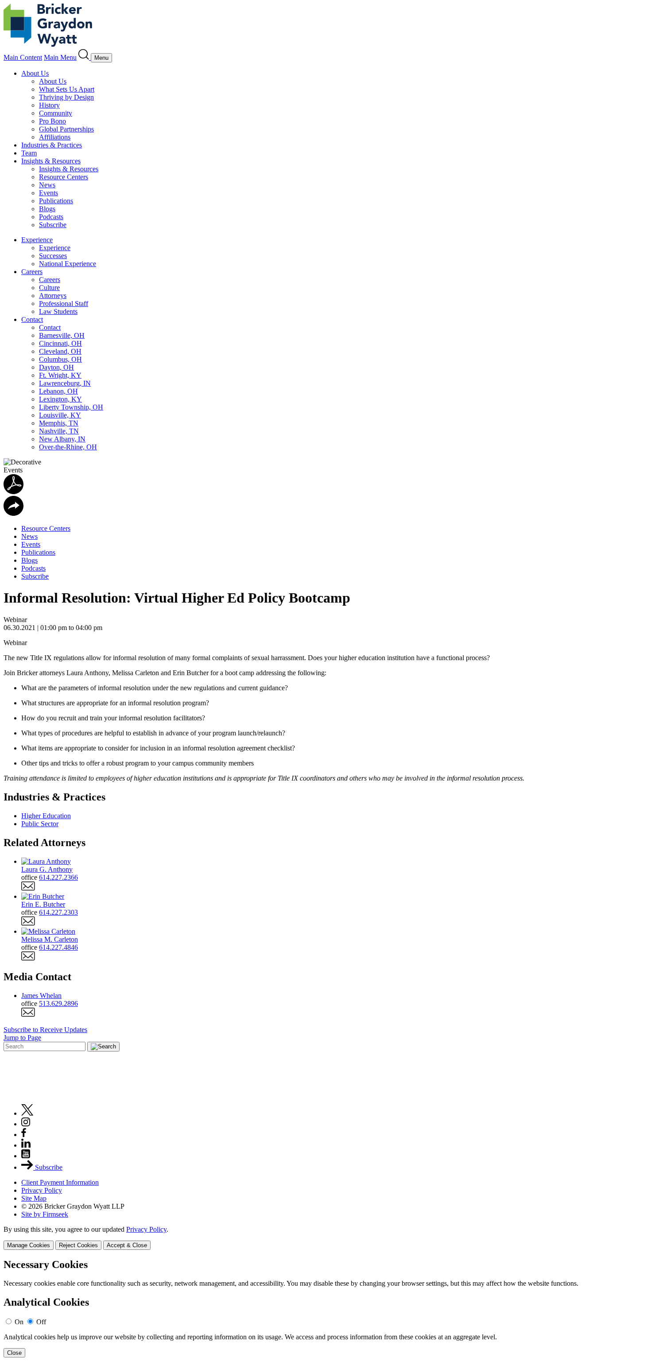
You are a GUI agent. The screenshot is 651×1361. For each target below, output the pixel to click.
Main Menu (60, 57)
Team (29, 153)
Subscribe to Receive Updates (45, 1029)
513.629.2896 (58, 1003)
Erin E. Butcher (43, 904)
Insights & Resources (51, 161)
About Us (35, 73)
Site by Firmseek (44, 1214)
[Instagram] (26, 1124)
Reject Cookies (78, 1245)
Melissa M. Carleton (49, 939)
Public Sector (39, 823)
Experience (37, 240)
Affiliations (54, 137)
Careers (32, 271)
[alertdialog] (325, 1308)
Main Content (23, 57)
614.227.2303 (58, 912)
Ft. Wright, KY (60, 375)
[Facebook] (23, 1134)
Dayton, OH (56, 367)
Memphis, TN (58, 423)
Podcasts (51, 216)
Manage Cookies (28, 1245)
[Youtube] (25, 1156)
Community (55, 113)
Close (14, 1352)
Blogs (47, 209)
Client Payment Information (60, 1182)
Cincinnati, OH (60, 343)
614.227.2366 (58, 877)
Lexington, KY (60, 399)
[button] (13, 513)
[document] (325, 1308)
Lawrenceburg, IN (65, 383)
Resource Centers (63, 177)
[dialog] (325, 1238)
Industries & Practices (51, 145)
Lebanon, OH (58, 391)
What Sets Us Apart (66, 89)
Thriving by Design (66, 97)
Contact (32, 319)
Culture (49, 287)
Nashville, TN (59, 431)
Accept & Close (127, 1245)
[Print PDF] (13, 491)
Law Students (58, 311)
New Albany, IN (62, 439)
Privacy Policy (41, 1190)
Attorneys (52, 295)
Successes (53, 255)
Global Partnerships (66, 129)
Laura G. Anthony (47, 869)
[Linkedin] (26, 1145)
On (19, 1322)
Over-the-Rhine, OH (68, 447)
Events (48, 193)
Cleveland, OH (60, 351)
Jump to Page (22, 1037)
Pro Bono (52, 121)
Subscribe (52, 224)
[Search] (84, 57)
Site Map (33, 1198)
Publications (56, 201)
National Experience (67, 263)
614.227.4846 (58, 947)
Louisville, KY (60, 415)
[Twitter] (27, 1113)
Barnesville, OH (62, 335)
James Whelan (41, 995)
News (47, 185)
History (49, 105)
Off (41, 1322)
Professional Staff (63, 303)
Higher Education (46, 816)
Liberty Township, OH (71, 407)
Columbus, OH (60, 359)
